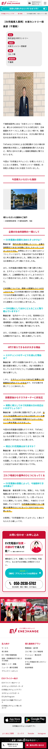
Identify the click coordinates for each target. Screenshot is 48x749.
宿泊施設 (28, 658)
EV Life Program (8, 696)
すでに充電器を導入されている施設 (35, 663)
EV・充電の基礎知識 (9, 655)
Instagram (42, 733)
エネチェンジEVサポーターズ (12, 686)
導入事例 (5, 651)
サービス (5, 648)
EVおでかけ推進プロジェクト (12, 701)
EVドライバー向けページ (11, 682)
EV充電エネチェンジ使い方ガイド (12, 706)
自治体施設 (29, 667)
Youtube (31, 733)
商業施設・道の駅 (31, 648)
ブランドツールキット (10, 671)
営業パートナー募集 (9, 664)
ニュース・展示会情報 (10, 667)
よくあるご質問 (8, 733)
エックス (20, 733)
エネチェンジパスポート (10, 693)
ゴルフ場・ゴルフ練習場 (34, 651)
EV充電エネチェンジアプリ (12, 689)
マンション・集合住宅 (33, 655)
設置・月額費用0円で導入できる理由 (12, 659)
